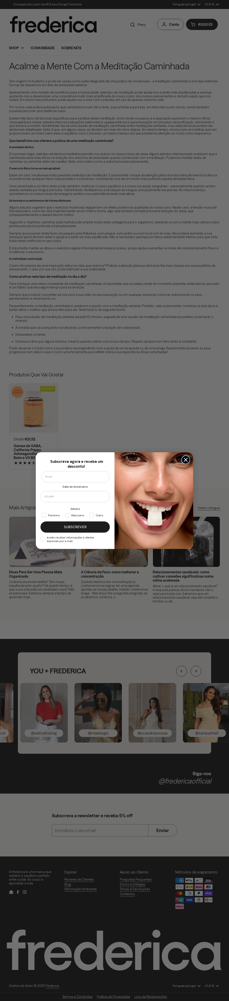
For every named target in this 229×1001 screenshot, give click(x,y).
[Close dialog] (186, 460)
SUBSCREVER (75, 527)
